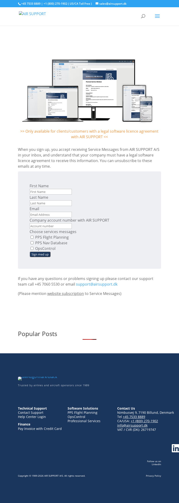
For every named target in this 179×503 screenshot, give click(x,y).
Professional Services (84, 421)
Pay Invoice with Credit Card (40, 428)
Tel (120, 416)
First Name (39, 185)
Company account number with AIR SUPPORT (69, 220)
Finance (24, 424)
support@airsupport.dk (96, 284)
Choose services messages (53, 231)
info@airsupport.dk (132, 425)
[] (95, 448)
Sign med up (40, 254)
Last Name (39, 197)
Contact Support (30, 412)
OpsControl (76, 416)
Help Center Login (32, 416)
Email (34, 208)
